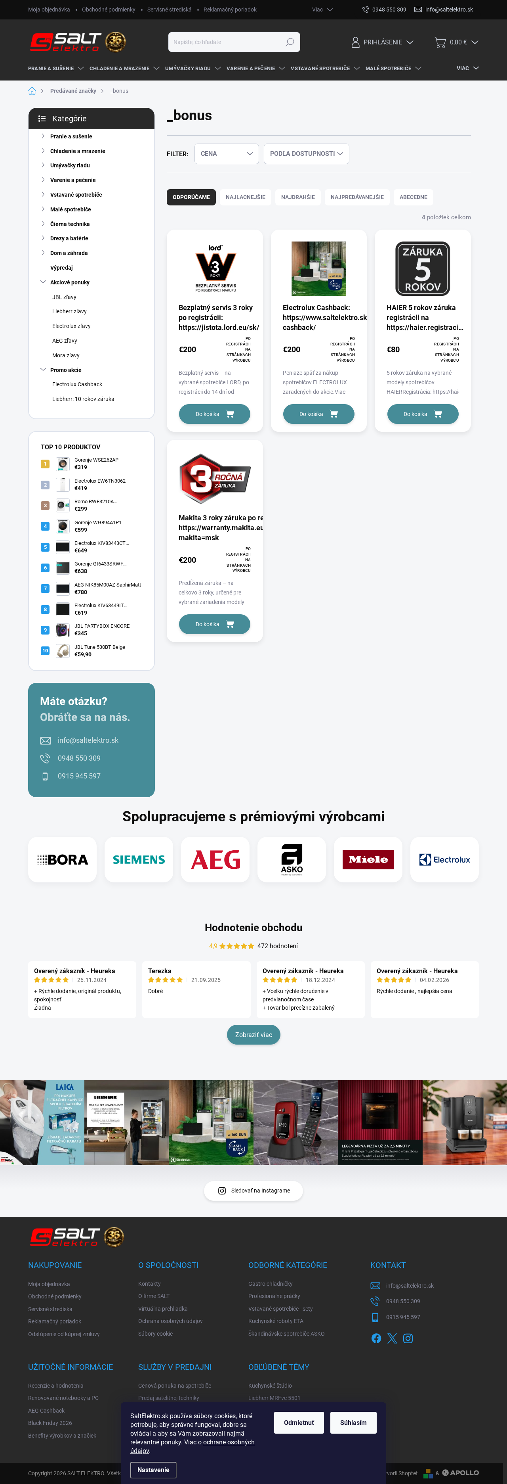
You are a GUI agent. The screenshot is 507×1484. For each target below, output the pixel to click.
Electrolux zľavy (71, 326)
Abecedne (413, 197)
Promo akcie (66, 370)
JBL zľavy (64, 297)
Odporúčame (191, 197)
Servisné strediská (169, 9)
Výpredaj (61, 268)
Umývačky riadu (70, 165)
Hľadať (290, 42)
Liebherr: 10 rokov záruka (83, 399)
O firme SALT (154, 1296)
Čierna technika (70, 224)
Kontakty (149, 1284)
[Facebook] (376, 1337)
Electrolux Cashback (77, 384)
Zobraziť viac (253, 1035)
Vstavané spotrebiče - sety (280, 1309)
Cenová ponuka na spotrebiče (174, 1385)
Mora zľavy (66, 355)
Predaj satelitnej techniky (168, 1398)
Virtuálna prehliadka (163, 1309)
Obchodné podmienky (108, 9)
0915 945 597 (79, 776)
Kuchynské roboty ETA (275, 1321)
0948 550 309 (79, 758)
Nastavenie (153, 1470)
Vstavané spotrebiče (76, 195)
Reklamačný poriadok (230, 9)
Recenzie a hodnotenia (56, 1385)
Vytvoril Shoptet (398, 1473)
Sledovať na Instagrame (260, 1190)
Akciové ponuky (70, 282)
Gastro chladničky (270, 1284)
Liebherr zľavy (69, 311)
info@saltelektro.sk (88, 740)
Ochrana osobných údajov (170, 1321)
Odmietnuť (299, 1422)
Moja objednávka (49, 9)
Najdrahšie (298, 197)
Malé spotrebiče (70, 209)
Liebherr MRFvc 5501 (274, 1398)
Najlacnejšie (245, 197)
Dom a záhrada (69, 253)
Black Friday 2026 (50, 1423)
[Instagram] (408, 1337)
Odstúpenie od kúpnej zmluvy (64, 1334)
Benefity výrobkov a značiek (62, 1435)
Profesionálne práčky (274, 1296)
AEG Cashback (46, 1410)
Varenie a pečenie (73, 180)
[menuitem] (55, 69)
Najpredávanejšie (357, 197)
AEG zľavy (64, 340)
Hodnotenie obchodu (254, 928)
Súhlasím (353, 1422)
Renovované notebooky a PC (63, 1398)
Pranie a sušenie (71, 136)
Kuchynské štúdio (270, 1385)
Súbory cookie (155, 1334)
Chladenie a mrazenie (77, 151)
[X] (392, 1337)
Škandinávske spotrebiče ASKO (286, 1334)
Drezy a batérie (69, 238)
